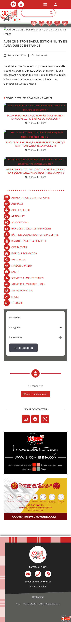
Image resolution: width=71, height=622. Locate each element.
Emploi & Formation (24, 253)
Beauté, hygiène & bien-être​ (29, 240)
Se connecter (35, 386)
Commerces (19, 247)
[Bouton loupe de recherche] (51, 12)
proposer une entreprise (38, 581)
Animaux (17, 203)
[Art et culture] (7, 210)
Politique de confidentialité (48, 604)
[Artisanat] (7, 216)
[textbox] (14, 327)
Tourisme (17, 302)
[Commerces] (7, 247)
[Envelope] (26, 419)
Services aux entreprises (27, 278)
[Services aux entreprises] (7, 278)
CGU (18, 604)
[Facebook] (13, 4)
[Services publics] (7, 290)
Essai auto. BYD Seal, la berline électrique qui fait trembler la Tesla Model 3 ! (35, 144)
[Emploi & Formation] (7, 253)
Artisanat (17, 216)
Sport (15, 296)
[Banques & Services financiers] (7, 229)
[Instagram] (21, 4)
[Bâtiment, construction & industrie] (7, 235)
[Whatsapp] (45, 419)
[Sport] (7, 297)
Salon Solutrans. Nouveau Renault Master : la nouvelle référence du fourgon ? (35, 117)
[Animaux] (7, 204)
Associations (19, 222)
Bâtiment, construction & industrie (34, 234)
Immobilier (18, 259)
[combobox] (35, 327)
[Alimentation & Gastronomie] (7, 198)
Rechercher (23, 348)
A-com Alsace (38, 567)
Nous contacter (38, 586)
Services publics (21, 290)
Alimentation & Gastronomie (30, 197)
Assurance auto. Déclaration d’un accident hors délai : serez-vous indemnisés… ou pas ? (35, 171)
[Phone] (38, 574)
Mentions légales (29, 604)
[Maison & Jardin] (7, 266)
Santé (15, 271)
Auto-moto (42, 55)
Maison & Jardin (22, 265)
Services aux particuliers (27, 284)
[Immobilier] (7, 259)
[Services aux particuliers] (7, 284)
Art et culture (20, 209)
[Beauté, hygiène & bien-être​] (7, 241)
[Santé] (7, 272)
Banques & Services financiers (31, 228)
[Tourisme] (7, 303)
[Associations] (7, 222)
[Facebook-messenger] (35, 419)
